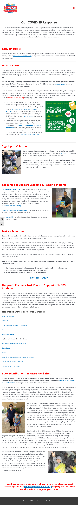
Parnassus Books (17, 109)
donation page (59, 84)
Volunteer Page (66, 153)
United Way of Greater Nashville (12, 362)
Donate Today (39, 277)
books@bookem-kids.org (15, 98)
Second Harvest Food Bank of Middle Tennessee (18, 357)
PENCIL (4, 352)
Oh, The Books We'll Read (11, 189)
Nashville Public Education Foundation (14, 343)
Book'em (5, 321)
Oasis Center (6, 348)
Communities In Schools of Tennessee (14, 325)
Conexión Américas (8, 330)
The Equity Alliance (8, 334)
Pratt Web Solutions (49, 501)
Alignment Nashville (8, 316)
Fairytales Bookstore (30, 109)
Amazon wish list (28, 116)
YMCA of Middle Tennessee (11, 366)
